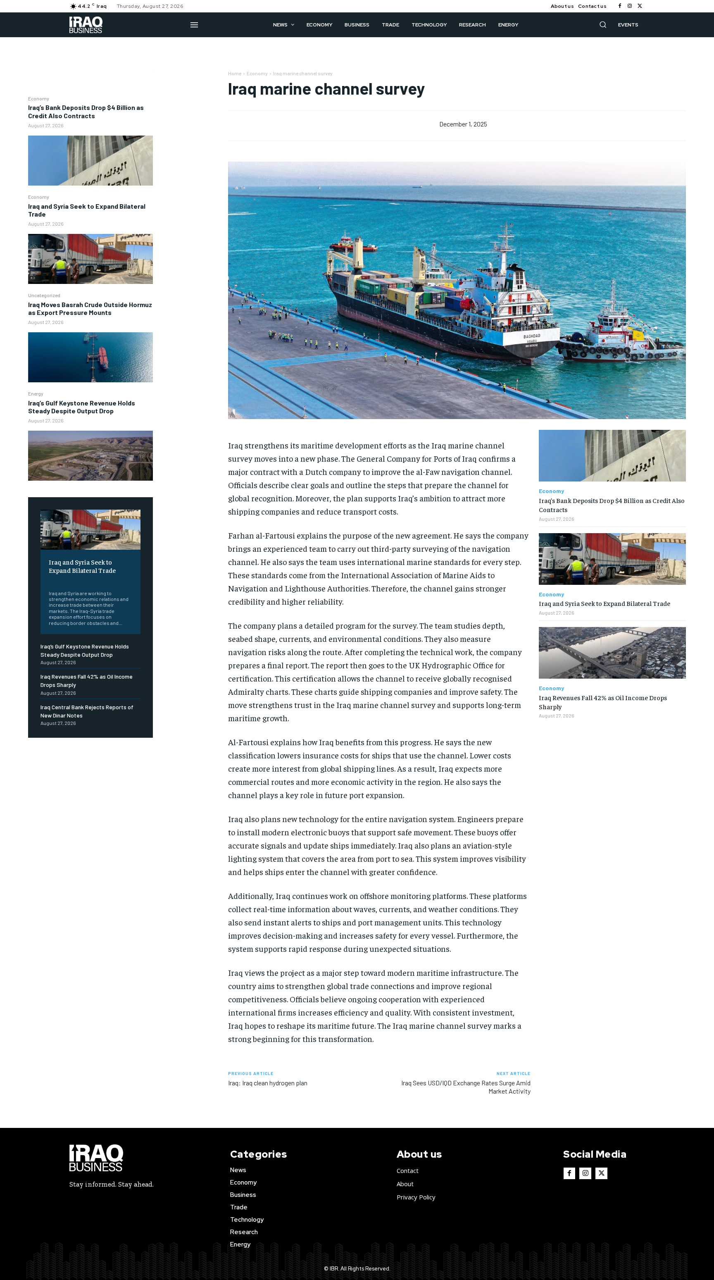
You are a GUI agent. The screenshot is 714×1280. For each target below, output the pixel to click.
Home (234, 73)
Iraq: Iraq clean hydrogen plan (267, 1083)
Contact (408, 1170)
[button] (603, 24)
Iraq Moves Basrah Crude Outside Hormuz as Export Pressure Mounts (90, 308)
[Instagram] (630, 6)
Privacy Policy (416, 1197)
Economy (38, 98)
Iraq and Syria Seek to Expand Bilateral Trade (86, 210)
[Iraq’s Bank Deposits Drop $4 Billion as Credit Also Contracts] (90, 161)
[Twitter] (640, 6)
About (405, 1184)
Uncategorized (44, 295)
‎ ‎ (49, 580)
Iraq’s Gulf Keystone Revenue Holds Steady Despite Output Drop (81, 407)
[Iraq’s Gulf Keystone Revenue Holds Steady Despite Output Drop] (90, 456)
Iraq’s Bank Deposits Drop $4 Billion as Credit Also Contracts (86, 111)
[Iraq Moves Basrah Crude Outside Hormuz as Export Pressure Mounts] (90, 357)
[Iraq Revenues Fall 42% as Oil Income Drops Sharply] (612, 653)
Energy (35, 393)
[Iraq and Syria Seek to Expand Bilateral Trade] (90, 259)
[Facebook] (620, 6)
